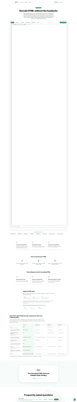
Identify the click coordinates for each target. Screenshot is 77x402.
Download (26, 2)
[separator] (38, 225)
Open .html (22, 22)
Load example (28, 22)
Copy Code (17, 22)
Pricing (30, 2)
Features (22, 2)
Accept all (56, 399)
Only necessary (51, 399)
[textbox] (38, 124)
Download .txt (34, 22)
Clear (38, 22)
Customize (45, 399)
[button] (74, 399)
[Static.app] (17, 2)
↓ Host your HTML (63, 22)
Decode (12, 22)
